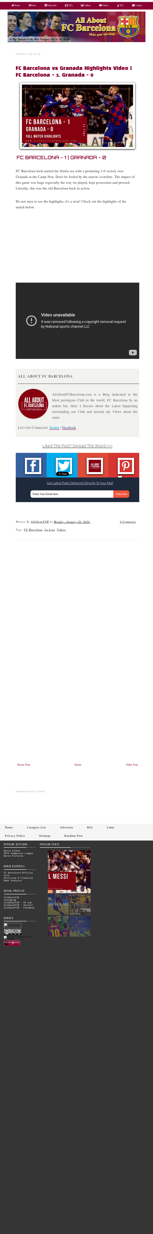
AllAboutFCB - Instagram (13, 898)
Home (78, 764)
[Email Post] (91, 522)
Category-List (36, 827)
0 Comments (128, 522)
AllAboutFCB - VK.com (18, 902)
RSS (90, 827)
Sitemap (44, 835)
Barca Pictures (13, 855)
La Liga (50, 529)
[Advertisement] (79, 248)
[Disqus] (77, 596)
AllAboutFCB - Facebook (19, 907)
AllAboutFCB (40, 522)
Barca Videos (12, 850)
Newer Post (23, 764)
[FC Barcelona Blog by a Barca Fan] (76, 41)
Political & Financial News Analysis (18, 879)
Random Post (73, 835)
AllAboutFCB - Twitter (18, 905)
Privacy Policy (15, 835)
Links (111, 827)
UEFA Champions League (18, 853)
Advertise (66, 827)
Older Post (132, 764)
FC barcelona (33, 529)
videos (61, 529)
